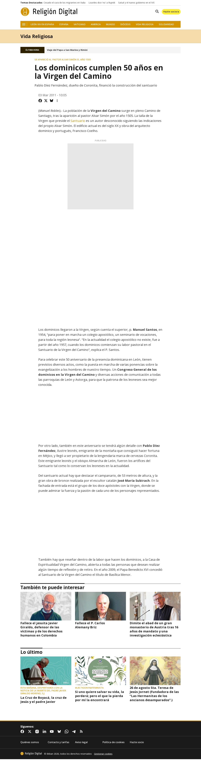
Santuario (78, 121)
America (96, 24)
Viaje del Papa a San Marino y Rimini (67, 50)
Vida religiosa (144, 24)
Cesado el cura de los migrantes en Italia (64, 2)
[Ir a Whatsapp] (67, 731)
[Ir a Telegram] (74, 731)
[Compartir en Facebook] (40, 101)
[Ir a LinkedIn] (45, 731)
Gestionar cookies (103, 753)
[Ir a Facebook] (22, 731)
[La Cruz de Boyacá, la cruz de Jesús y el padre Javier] (45, 670)
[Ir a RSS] (81, 731)
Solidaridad (166, 24)
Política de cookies (113, 742)
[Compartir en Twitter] (46, 101)
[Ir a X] (30, 731)
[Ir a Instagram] (37, 731)
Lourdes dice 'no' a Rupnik (102, 2)
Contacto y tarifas (58, 742)
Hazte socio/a (171, 11)
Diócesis (125, 24)
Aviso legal (81, 742)
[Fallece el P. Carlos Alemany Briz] (100, 606)
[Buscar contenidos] (156, 11)
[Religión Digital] (49, 11)
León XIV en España (42, 24)
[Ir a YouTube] (52, 731)
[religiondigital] (31, 753)
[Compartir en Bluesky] (51, 101)
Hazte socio (137, 742)
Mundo (110, 24)
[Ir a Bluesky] (59, 731)
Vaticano (79, 24)
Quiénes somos (29, 742)
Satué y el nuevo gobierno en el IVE (136, 2)
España (63, 24)
